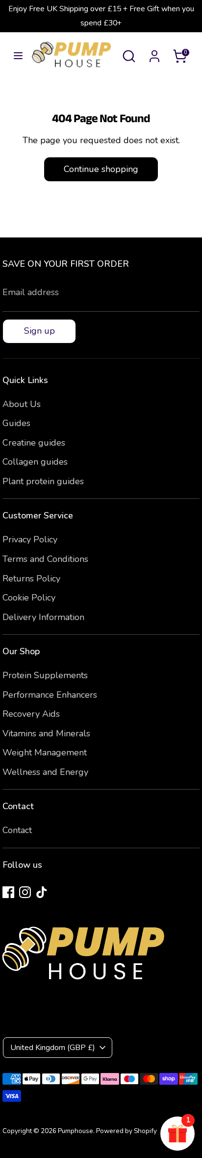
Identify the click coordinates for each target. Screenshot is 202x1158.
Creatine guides (33, 443)
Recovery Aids (31, 714)
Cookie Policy (28, 597)
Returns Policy (31, 578)
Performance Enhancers (49, 695)
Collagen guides (35, 462)
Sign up (39, 331)
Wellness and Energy (45, 772)
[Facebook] (8, 892)
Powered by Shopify (126, 1131)
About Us (21, 404)
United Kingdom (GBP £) (52, 1047)
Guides (16, 423)
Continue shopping (101, 169)
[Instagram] (25, 892)
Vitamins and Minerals (46, 733)
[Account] (154, 53)
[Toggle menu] (15, 56)
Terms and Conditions (45, 559)
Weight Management (44, 752)
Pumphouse (75, 1131)
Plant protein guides (43, 481)
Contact (17, 830)
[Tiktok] (42, 892)
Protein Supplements (45, 675)
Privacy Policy (29, 539)
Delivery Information (43, 617)
